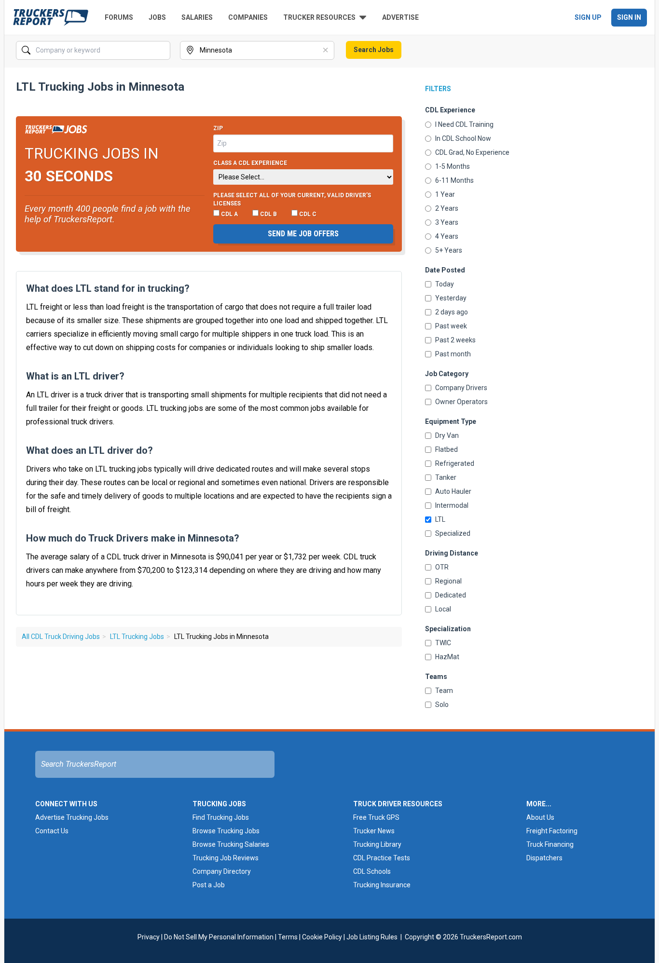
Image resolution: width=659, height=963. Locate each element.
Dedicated (450, 595)
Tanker (445, 477)
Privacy (148, 937)
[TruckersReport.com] (50, 17)
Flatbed (446, 449)
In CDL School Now (463, 138)
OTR (442, 567)
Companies (248, 17)
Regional (448, 581)
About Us (540, 817)
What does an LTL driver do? (89, 450)
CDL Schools (372, 871)
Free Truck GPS (376, 817)
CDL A (229, 214)
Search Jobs (374, 50)
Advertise (400, 17)
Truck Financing (550, 844)
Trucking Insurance (382, 885)
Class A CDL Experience (250, 163)
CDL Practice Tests (381, 858)
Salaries (197, 17)
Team (444, 690)
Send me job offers (303, 233)
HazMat (447, 657)
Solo (442, 704)
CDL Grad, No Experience (472, 152)
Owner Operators (461, 402)
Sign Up (588, 17)
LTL (440, 519)
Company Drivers (461, 388)
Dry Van (447, 435)
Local (443, 609)
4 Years (446, 236)
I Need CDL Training (464, 124)
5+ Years (448, 250)
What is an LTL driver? (75, 376)
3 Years (446, 222)
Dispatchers (544, 858)
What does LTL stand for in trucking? (108, 288)
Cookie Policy (322, 937)
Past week (451, 326)
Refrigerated (454, 463)
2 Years (446, 208)
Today (444, 284)
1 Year (445, 194)
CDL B (268, 214)
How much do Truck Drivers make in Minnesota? (132, 538)
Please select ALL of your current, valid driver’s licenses (292, 199)
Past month (453, 354)
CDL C (307, 214)
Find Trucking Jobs (220, 817)
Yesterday (451, 298)
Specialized (452, 533)
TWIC (443, 643)
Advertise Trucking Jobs (72, 817)
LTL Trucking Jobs (137, 636)
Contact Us (52, 831)
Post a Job (208, 885)
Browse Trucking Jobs (226, 831)
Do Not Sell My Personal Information (219, 937)
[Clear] (162, 50)
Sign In (629, 17)
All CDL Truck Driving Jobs (61, 636)
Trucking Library (377, 844)
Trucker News (374, 831)
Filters (438, 89)
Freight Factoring (551, 831)
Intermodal (451, 505)
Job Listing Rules (372, 937)
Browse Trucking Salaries (230, 844)
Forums (119, 17)
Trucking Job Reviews (225, 858)
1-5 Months (452, 166)
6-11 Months (454, 180)
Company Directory (221, 871)
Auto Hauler (453, 491)
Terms (288, 937)
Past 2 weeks (455, 340)
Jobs (157, 17)
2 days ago (451, 312)
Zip (218, 128)
